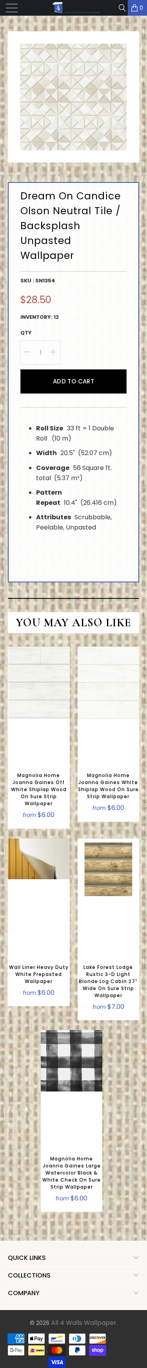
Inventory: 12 (39, 317)
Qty (26, 332)
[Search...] (122, 7)
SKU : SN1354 (37, 280)
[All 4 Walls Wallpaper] (74, 8)
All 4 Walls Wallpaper (83, 1322)
